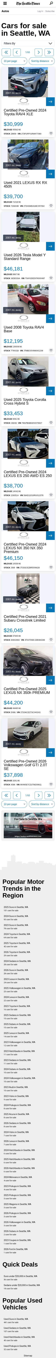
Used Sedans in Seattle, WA (17, 1330)
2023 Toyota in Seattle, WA (17, 1008)
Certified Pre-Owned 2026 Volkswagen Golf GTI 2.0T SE (25, 765)
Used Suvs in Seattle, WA (16, 1321)
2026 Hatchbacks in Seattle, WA (19, 1170)
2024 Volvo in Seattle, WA (16, 1134)
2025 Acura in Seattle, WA (16, 1116)
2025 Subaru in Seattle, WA (17, 1026)
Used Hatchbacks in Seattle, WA (19, 1339)
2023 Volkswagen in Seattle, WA (19, 1044)
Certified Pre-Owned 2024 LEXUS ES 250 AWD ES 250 (28, 474)
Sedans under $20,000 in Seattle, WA (22, 1287)
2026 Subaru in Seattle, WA (17, 1233)
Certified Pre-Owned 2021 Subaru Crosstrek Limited (25, 618)
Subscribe (49, 11)
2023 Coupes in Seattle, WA (17, 1242)
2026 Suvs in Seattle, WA (16, 972)
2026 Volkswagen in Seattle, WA (19, 1224)
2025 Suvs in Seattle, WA (16, 909)
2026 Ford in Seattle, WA (16, 1251)
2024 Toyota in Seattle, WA (17, 936)
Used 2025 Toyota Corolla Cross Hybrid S (25, 401)
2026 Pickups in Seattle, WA (17, 1215)
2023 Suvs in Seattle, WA (16, 927)
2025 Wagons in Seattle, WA (17, 1206)
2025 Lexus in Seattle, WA (16, 1035)
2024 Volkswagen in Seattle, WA (19, 1080)
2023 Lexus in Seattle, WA (16, 981)
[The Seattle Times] (28, 3)
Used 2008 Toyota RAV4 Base (24, 329)
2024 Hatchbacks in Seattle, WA (19, 1152)
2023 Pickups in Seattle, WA (17, 1188)
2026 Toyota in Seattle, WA (17, 954)
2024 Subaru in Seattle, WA (17, 1071)
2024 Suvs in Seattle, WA (16, 918)
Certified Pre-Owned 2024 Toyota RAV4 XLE (25, 112)
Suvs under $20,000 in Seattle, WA (20, 1278)
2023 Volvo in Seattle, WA (16, 1098)
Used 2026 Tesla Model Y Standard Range (25, 257)
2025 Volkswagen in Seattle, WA (19, 990)
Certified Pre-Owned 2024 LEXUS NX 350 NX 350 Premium (25, 548)
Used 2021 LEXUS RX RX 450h (25, 184)
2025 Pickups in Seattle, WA (17, 1197)
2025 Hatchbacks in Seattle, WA (19, 1161)
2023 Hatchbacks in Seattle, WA (19, 1053)
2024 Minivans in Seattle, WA (18, 1179)
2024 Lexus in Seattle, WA (16, 999)
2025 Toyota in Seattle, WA (17, 945)
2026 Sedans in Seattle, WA (17, 1125)
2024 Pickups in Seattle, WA (17, 1107)
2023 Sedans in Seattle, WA (17, 1062)
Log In (40, 11)
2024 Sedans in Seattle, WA (17, 963)
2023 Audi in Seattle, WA (16, 1089)
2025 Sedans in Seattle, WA (17, 1017)
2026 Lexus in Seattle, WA (16, 1143)
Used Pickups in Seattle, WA (17, 1348)
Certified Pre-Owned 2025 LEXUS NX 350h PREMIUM (27, 691)
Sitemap (28, 1355)
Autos (5, 11)
